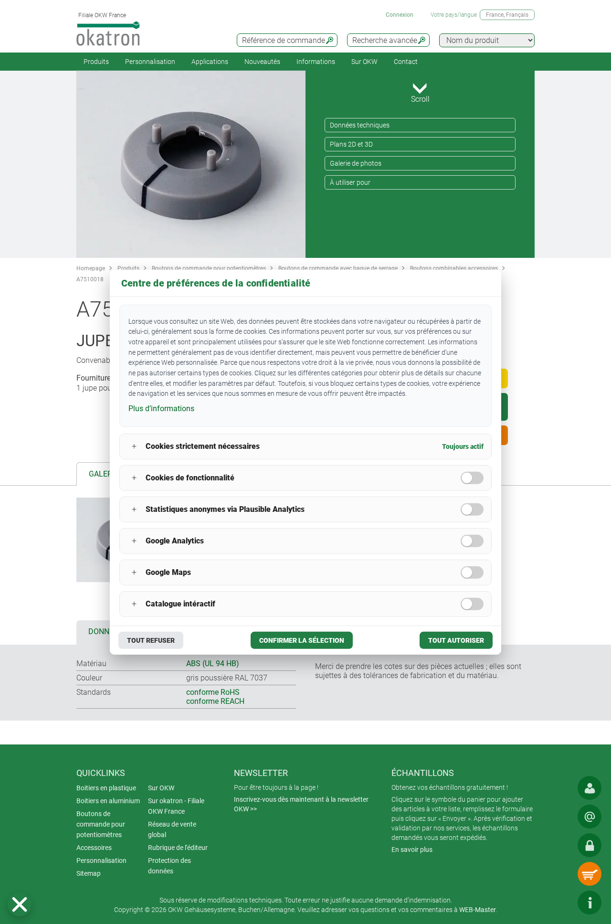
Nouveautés (262, 61)
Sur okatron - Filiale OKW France (176, 806)
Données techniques (360, 125)
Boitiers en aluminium (108, 801)
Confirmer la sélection (301, 640)
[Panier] (589, 874)
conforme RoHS (213, 692)
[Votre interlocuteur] (589, 788)
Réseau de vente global (172, 829)
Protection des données (169, 866)
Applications (209, 61)
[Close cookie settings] (20, 904)
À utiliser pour (350, 182)
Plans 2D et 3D (351, 144)
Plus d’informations (161, 408)
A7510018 (90, 279)
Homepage (90, 268)
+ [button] (134, 446)
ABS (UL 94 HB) (212, 663)
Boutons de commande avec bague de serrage (338, 268)
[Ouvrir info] (589, 902)
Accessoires (94, 847)
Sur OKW (364, 61)
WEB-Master (477, 909)
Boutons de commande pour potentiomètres (209, 268)
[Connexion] (589, 845)
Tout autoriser (456, 640)
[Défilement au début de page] (561, 902)
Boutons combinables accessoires (454, 268)
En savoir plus (411, 849)
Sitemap (88, 873)
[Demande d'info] (589, 816)
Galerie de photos (355, 163)
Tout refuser (151, 640)
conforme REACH (215, 701)
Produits (96, 61)
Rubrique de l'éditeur (178, 847)
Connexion (399, 14)
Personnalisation (150, 61)
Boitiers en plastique (106, 788)
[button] (20, 904)
